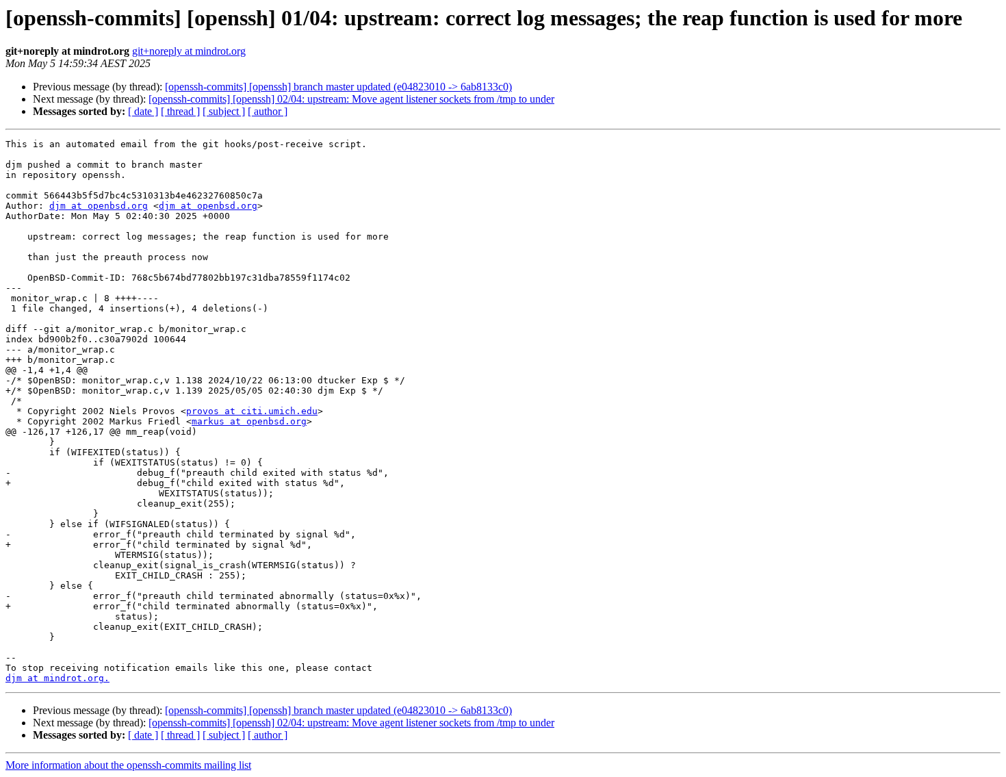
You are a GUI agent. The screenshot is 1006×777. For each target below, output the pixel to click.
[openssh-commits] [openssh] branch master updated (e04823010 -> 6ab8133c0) (338, 86)
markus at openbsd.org (249, 421)
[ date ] (143, 111)
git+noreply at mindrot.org (189, 51)
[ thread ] (180, 111)
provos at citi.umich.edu (252, 411)
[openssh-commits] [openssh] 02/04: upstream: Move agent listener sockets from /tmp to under (351, 99)
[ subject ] (224, 111)
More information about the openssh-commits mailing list (128, 765)
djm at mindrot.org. (57, 678)
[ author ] (267, 111)
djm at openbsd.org (98, 206)
